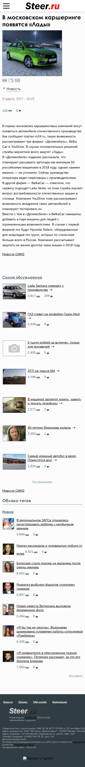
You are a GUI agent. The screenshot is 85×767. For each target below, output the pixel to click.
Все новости (76, 675)
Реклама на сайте (24, 744)
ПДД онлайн (40, 702)
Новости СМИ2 (13, 254)
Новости (8, 702)
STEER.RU (30, 717)
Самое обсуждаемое (22, 277)
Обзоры (22, 702)
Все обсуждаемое (42, 481)
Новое (8, 512)
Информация (59, 702)
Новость (14, 88)
